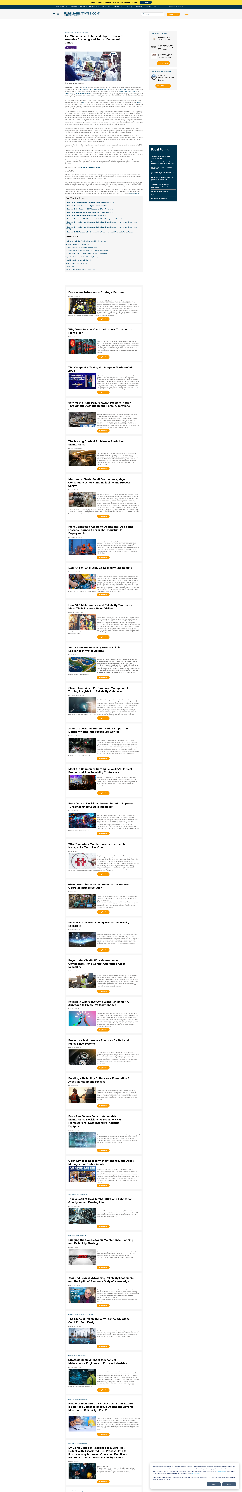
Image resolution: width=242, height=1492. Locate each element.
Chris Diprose (74, 1247)
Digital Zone (155, 195)
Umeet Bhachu (74, 489)
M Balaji (72, 336)
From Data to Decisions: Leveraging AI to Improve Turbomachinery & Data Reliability (100, 805)
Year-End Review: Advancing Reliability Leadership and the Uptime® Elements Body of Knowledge (101, 1279)
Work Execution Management (77, 1235)
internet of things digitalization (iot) (76, 32)
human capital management (77, 1355)
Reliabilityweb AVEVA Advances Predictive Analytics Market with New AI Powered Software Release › (100, 232)
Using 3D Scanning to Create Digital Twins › (79, 260)
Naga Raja (73, 891)
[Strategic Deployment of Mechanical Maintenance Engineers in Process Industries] (82, 1377)
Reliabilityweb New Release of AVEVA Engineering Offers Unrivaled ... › (90, 209)
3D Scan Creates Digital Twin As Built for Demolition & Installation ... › (87, 253)
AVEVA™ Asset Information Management (77, 93)
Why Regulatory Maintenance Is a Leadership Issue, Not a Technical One (97, 845)
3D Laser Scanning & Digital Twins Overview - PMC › (82, 247)
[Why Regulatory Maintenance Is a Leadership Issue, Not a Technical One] (82, 861)
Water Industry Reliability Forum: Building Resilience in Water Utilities (95, 649)
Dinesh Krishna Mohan (77, 1130)
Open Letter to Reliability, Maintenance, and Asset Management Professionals (101, 1162)
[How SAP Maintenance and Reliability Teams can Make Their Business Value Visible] (82, 622)
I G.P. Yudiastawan (76, 448)
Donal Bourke (74, 851)
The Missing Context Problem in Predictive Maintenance (96, 443)
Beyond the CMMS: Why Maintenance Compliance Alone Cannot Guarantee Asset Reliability (96, 964)
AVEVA (85, 87)
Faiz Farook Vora (75, 1367)
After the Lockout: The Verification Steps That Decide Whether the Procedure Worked (98, 730)
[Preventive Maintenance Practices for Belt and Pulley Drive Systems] (82, 1057)
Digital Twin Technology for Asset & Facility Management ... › (85, 257)
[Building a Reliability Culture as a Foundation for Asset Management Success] (82, 1095)
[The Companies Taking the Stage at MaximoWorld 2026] (82, 381)
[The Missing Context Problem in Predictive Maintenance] (82, 458)
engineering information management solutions (94, 89)
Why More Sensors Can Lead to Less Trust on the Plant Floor (100, 331)
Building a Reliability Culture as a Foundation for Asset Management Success (99, 1080)
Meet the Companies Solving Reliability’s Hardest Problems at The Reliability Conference (100, 770)
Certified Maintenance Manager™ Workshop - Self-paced (166, 77)
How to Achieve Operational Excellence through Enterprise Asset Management (163, 185)
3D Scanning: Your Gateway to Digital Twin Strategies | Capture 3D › (87, 250)
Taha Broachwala (75, 1047)
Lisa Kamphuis (74, 654)
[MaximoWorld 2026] (154, 39)
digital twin (122, 89)
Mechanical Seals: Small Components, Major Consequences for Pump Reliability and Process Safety (99, 483)
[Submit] (144, 14)
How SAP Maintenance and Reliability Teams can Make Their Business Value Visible (100, 606)
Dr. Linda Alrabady (76, 1326)
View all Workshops (163, 86)
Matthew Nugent (75, 735)
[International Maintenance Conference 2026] (154, 56)
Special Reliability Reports (159, 191)
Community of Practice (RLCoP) (177, 6)
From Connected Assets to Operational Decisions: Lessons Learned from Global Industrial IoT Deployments (100, 530)
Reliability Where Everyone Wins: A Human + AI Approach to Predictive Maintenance (99, 1003)
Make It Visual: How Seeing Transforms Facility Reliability (98, 924)
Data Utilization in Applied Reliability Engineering (100, 568)
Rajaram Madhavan (76, 537)
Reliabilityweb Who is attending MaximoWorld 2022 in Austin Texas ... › (89, 212)
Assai (84, 102)
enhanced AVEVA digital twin (90, 167)
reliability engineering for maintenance (80, 1314)
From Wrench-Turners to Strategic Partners (96, 292)
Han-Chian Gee (74, 1414)
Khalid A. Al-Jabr (75, 572)
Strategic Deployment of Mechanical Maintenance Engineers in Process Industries (97, 1361)
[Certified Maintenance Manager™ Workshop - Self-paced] (154, 77)
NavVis (139, 102)
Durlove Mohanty (75, 296)
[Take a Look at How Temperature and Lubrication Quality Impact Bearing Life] (82, 1216)
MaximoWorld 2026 (62, 6)
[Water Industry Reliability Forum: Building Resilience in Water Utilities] (82, 664)
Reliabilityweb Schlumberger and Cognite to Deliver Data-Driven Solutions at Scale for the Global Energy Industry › (101, 223)
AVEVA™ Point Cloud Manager (128, 91)
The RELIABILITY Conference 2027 (113, 6)
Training (129, 6)
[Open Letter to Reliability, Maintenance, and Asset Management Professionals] (82, 1174)
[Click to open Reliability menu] (57, 14)
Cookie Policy (221, 1471)
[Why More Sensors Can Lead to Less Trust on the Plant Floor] (82, 346)
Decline (229, 1484)
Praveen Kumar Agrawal (77, 695)
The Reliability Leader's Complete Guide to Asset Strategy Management (162, 179)
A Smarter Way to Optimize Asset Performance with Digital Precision (162, 162)
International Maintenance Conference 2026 (85, 6)
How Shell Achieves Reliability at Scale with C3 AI (161, 157)
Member (186, 14)
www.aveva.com (134, 193)
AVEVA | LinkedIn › (71, 266)
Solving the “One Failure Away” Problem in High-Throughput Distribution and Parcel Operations (100, 404)
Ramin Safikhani (75, 1206)
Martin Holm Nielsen (76, 612)
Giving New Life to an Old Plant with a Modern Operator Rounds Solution (98, 886)
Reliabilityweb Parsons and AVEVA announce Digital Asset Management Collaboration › (95, 219)
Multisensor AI (74, 410)
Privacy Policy (196, 1473)
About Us (156, 6)
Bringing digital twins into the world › (77, 244)
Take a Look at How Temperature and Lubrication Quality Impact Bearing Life (100, 1200)
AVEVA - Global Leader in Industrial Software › (80, 269)
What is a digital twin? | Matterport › (77, 263)
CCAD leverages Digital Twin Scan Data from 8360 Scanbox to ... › (86, 241)
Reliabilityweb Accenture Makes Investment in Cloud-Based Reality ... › (90, 202)
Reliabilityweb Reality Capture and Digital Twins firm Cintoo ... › (87, 206)
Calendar (147, 6)
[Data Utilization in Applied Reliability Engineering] (82, 581)
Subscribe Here (173, 14)
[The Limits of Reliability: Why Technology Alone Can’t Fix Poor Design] (82, 1336)
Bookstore (138, 6)
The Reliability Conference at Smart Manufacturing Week (166, 47)
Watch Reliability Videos (159, 198)
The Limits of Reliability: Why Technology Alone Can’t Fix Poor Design (99, 1320)
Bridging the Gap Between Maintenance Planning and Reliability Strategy (100, 1241)
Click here (146, 2)
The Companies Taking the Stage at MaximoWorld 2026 (101, 369)
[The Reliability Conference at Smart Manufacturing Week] (154, 47)
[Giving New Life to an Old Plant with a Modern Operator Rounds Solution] (82, 901)
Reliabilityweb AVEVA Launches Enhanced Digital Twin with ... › (87, 215)
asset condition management (77, 1194)
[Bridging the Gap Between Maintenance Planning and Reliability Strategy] (82, 1257)
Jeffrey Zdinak (74, 1009)
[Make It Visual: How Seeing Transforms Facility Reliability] (82, 939)
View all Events (163, 63)
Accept (214, 1484)
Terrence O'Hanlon (75, 1285)
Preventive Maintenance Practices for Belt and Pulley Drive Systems (98, 1042)
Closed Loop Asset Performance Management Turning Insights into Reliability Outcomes (98, 689)
